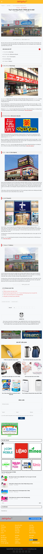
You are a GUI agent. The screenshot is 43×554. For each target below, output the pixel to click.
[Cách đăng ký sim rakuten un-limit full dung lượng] (4, 499)
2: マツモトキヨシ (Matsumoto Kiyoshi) (11, 54)
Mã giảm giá (17, 527)
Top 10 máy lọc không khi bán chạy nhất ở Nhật (32, 393)
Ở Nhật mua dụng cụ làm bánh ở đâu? (10, 291)
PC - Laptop (31, 530)
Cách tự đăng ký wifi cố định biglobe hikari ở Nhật (19, 490)
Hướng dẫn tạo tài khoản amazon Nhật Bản (11, 296)
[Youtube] (23, 551)
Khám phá (17, 530)
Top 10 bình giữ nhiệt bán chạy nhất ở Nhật (32, 359)
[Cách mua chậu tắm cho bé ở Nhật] (32, 368)
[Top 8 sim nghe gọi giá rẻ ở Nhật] (21, 457)
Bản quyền (31, 535)
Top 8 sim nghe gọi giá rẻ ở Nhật (8, 472)
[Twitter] (17, 551)
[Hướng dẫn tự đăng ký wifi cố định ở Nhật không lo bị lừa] (4, 485)
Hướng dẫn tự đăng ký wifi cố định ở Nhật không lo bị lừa (21, 483)
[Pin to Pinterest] (23, 308)
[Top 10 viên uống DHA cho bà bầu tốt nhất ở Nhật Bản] (11, 385)
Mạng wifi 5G (4, 541)
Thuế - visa (3, 530)
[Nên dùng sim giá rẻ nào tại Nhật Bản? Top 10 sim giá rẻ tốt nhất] (4, 478)
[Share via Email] (34, 308)
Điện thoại (31, 529)
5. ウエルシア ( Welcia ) (8, 61)
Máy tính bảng (32, 532)
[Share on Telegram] (28, 308)
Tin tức (2, 525)
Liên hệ (16, 537)
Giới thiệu (17, 535)
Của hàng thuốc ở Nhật (6, 301)
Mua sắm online (18, 525)
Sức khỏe (17, 532)
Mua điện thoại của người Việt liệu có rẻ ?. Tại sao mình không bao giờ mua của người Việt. (20, 293)
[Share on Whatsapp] (25, 308)
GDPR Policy (17, 542)
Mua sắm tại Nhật (15, 301)
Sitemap (31, 537)
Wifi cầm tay (3, 537)
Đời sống (17, 529)
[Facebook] (14, 551)
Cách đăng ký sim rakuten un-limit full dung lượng (19, 497)
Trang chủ (2, 5)
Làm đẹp (31, 525)
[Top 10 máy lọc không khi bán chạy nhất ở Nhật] (32, 385)
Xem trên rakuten (7, 238)
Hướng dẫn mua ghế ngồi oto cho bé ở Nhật (11, 376)
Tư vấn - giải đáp (4, 542)
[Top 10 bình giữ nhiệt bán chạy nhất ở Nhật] (32, 351)
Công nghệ (31, 527)
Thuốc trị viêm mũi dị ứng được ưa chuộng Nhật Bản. (13, 294)
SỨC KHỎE (8, 5)
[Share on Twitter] (20, 308)
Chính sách (17, 539)
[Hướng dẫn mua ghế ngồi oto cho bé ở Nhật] (11, 368)
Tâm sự (2, 529)
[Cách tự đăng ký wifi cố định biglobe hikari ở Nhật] (4, 492)
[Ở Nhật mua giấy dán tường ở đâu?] (11, 351)
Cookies (17, 541)
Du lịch (2, 532)
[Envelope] (29, 551)
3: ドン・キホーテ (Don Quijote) (9, 56)
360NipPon (21, 319)
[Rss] (26, 551)
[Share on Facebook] (17, 308)
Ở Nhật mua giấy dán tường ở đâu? (11, 359)
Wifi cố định (3, 539)
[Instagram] (20, 551)
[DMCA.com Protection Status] (33, 539)
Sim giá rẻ (3, 535)
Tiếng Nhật (3, 527)
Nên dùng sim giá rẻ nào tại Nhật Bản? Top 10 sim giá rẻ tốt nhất (22, 476)
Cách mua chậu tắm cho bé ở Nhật (32, 376)
